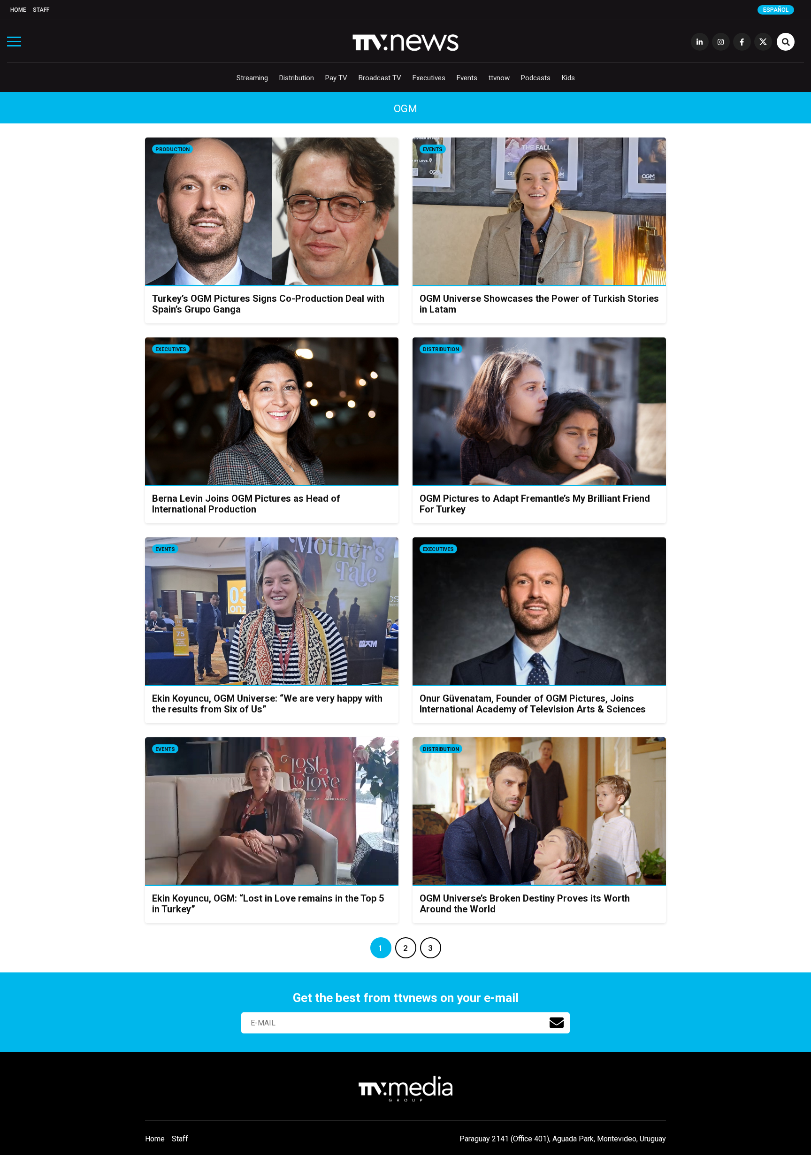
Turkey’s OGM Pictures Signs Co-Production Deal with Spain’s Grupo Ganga (268, 304)
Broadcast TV (380, 78)
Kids (568, 78)
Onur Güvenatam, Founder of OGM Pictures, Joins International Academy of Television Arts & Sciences (533, 704)
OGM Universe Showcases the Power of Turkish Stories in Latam (539, 304)
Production (172, 149)
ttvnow (499, 78)
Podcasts (536, 78)
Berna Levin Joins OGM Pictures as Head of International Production (246, 504)
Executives (429, 78)
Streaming (252, 78)
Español (775, 10)
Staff (41, 10)
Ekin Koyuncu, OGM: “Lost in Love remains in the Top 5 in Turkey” (268, 904)
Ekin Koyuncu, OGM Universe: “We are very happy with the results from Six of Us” (267, 704)
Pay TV (336, 78)
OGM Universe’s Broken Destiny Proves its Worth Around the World (525, 904)
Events (467, 78)
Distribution (296, 78)
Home (18, 10)
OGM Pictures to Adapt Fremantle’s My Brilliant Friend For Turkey (535, 504)
